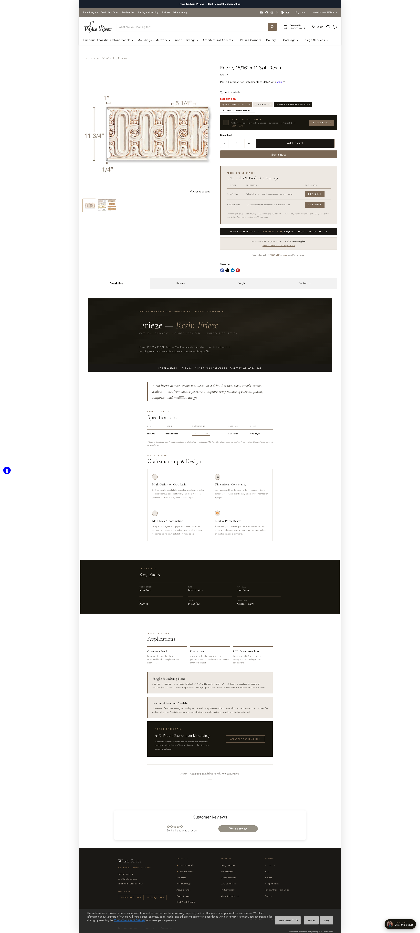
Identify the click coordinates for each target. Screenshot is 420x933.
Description (116, 283)
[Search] (272, 27)
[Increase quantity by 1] (249, 143)
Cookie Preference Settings (129, 920)
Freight (241, 283)
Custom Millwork (228, 877)
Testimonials (128, 12)
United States (323, 12)
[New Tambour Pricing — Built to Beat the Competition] (210, 4)
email (285, 254)
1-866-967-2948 (237, 125)
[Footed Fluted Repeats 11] (107, 205)
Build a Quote (323, 123)
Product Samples (228, 889)
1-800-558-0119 (273, 254)
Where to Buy (180, 12)
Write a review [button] (238, 828)
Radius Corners (250, 40)
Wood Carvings (186, 40)
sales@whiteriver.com (127, 879)
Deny (326, 920)
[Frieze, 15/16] (89, 205)
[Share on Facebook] (222, 270)
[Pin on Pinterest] (238, 270)
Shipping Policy (272, 883)
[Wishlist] (328, 27)
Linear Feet (226, 135)
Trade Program (90, 12)
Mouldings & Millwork (153, 40)
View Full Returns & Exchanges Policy (278, 245)
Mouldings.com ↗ (155, 897)
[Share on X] (227, 270)
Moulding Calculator (237, 104)
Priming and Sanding (148, 12)
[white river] (98, 27)
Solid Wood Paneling (186, 901)
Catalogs (290, 40)
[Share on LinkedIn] (233, 270)
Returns (180, 283)
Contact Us (305, 283)
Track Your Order (109, 12)
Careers (268, 895)
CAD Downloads (228, 883)
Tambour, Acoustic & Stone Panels (107, 40)
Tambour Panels (185, 865)
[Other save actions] (298, 920)
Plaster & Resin (183, 895)
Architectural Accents (218, 40)
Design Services (314, 40)
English (299, 12)
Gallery (271, 40)
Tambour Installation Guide (277, 889)
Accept (311, 920)
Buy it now (278, 154)
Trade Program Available (239, 110)
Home (86, 58)
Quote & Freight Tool (230, 895)
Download (314, 194)
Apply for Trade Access (245, 739)
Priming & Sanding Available (294, 104)
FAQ (267, 871)
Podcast (166, 12)
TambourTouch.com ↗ (130, 897)
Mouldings (181, 877)
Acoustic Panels (183, 889)
